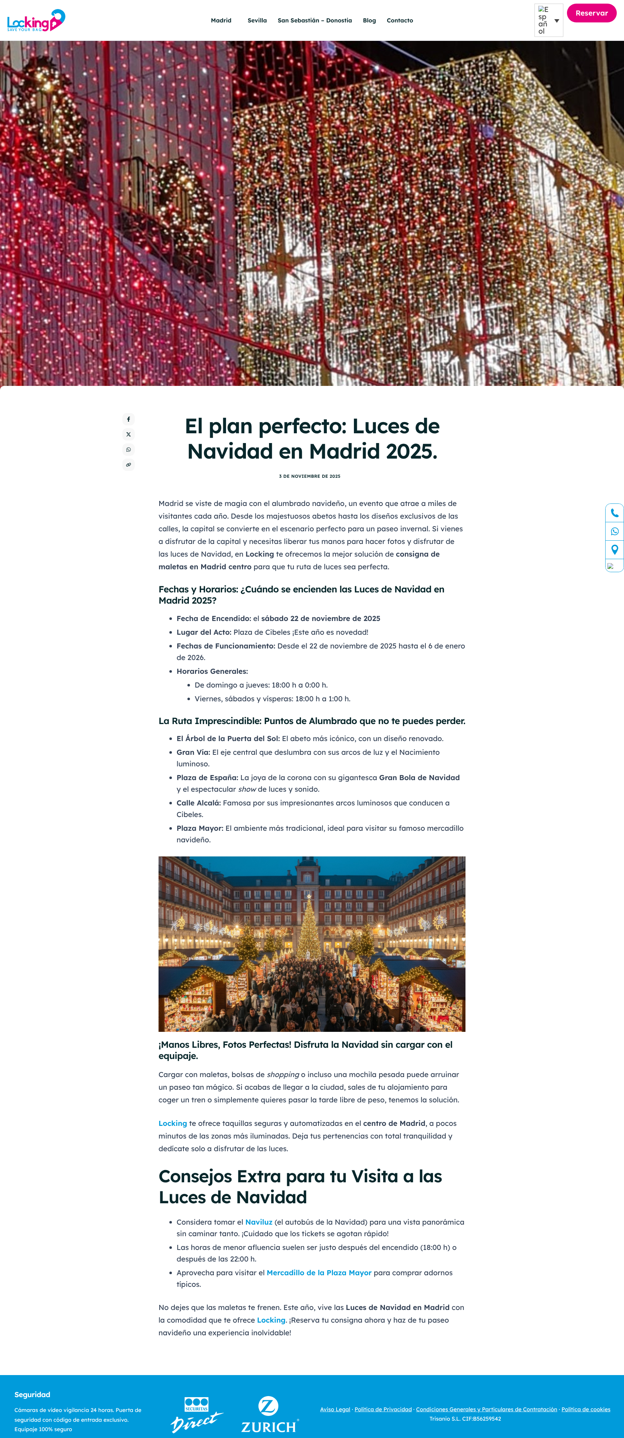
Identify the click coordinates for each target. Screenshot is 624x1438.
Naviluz (259, 1221)
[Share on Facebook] (128, 419)
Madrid (221, 20)
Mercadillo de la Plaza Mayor (319, 1272)
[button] (548, 20)
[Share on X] (128, 434)
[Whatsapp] (615, 531)
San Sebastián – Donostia (315, 20)
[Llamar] (615, 513)
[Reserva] (615, 565)
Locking (173, 1123)
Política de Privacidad (383, 1409)
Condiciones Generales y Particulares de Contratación (486, 1409)
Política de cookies (586, 1409)
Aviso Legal (335, 1409)
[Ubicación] (615, 550)
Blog (369, 20)
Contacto (400, 20)
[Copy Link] (128, 465)
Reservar (592, 12)
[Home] (36, 19)
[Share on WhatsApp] (128, 449)
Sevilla (257, 20)
